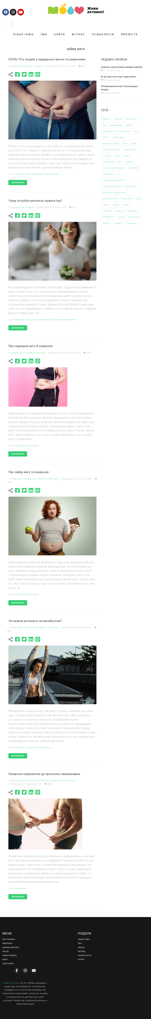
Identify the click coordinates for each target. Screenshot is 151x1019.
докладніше (17, 182)
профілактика (51, 174)
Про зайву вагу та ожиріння (28, 472)
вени (129, 125)
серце (115, 204)
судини (119, 210)
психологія (127, 198)
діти (125, 143)
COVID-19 (19, 174)
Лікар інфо (26, 66)
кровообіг (108, 161)
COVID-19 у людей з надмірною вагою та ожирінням (46, 59)
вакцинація (116, 125)
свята (105, 204)
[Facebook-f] (16, 970)
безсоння (131, 118)
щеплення (133, 216)
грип (136, 131)
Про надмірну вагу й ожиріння (30, 346)
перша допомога (111, 186)
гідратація (118, 137)
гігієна (105, 137)
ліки (120, 161)
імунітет (106, 223)
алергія (106, 118)
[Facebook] (5, 12)
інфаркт (119, 223)
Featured (15, 66)
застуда (106, 155)
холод (121, 216)
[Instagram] (13, 12)
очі (118, 174)
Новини (37, 66)
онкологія (134, 167)
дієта (28, 174)
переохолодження (112, 180)
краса (127, 155)
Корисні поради (49, 780)
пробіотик (130, 186)
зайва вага (37, 174)
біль (104, 125)
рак (139, 198)
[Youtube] (20, 12)
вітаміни (125, 131)
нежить (130, 161)
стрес (126, 204)
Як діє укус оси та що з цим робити (118, 76)
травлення (70, 319)
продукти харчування (39, 319)
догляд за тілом (110, 143)
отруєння (107, 174)
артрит (118, 118)
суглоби (106, 210)
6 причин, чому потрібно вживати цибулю (121, 67)
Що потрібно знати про (33, 352)
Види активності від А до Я (24, 780)
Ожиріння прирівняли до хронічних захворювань (44, 774)
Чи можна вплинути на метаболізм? (35, 621)
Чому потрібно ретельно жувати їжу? (35, 200)
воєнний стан (109, 131)
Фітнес (71, 780)
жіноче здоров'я (111, 149)
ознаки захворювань (113, 167)
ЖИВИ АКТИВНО (11, 983)
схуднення (57, 319)
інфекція (131, 223)
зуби (117, 155)
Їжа (22, 207)
